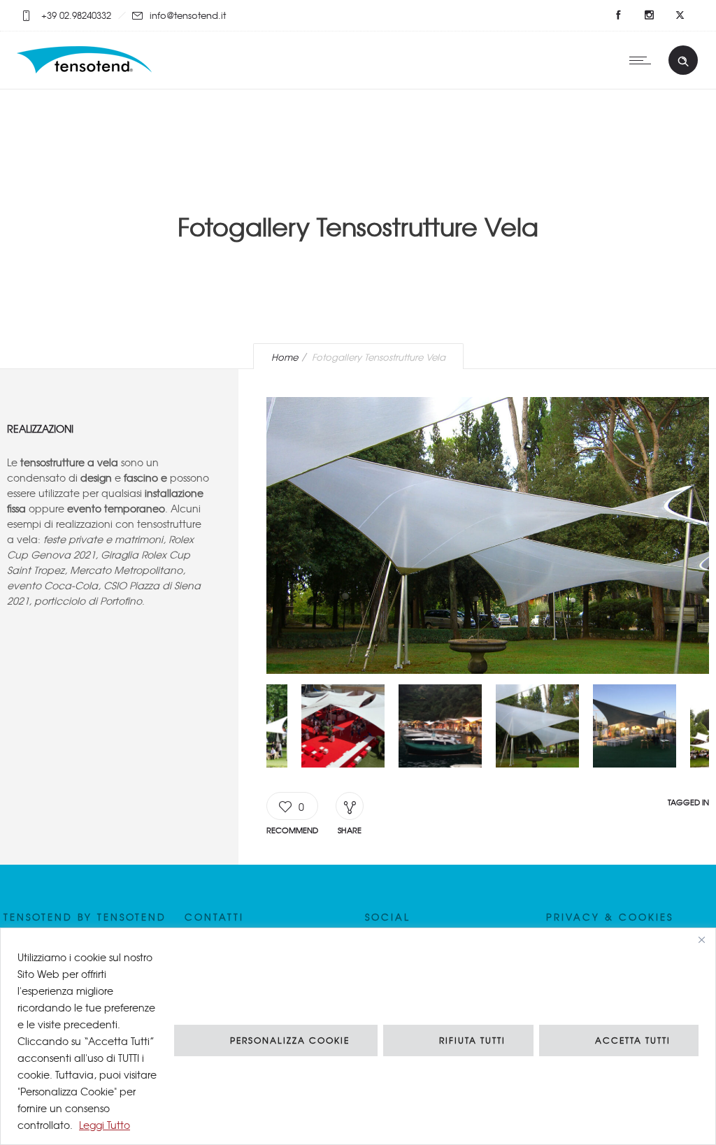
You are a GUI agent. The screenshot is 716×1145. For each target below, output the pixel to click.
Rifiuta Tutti (472, 1040)
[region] (358, 1036)
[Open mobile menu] (643, 60)
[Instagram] (648, 15)
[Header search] (683, 61)
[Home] (86, 71)
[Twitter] (679, 15)
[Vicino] (701, 939)
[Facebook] (618, 15)
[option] (487, 537)
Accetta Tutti (633, 1040)
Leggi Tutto (104, 1125)
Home (284, 356)
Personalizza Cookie (290, 1040)
